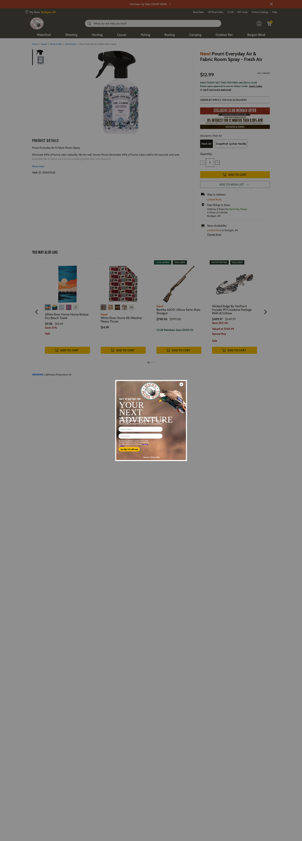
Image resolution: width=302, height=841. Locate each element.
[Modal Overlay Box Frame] (151, 420)
